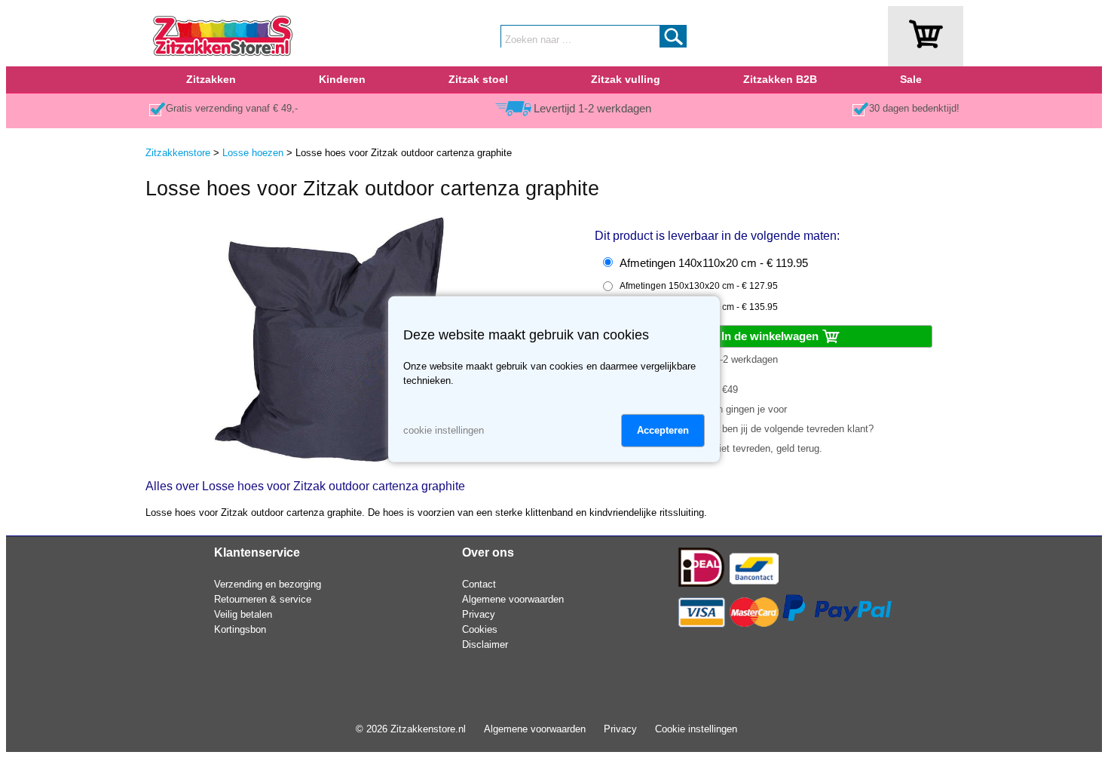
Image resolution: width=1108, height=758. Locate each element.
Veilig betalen (243, 614)
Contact (479, 584)
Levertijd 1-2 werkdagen (592, 109)
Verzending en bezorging (267, 584)
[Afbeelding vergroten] (329, 459)
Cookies (479, 629)
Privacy (478, 614)
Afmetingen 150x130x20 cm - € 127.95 (699, 286)
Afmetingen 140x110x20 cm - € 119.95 (714, 263)
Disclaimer (485, 644)
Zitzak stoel (478, 79)
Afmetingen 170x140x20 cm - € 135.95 (699, 307)
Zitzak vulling (625, 79)
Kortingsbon (240, 629)
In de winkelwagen (771, 336)
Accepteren (663, 430)
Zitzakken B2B (780, 79)
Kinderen (342, 79)
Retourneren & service (262, 599)
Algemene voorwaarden (513, 599)
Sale (911, 79)
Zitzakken (211, 79)
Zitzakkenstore (177, 152)
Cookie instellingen (696, 729)
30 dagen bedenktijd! (914, 108)
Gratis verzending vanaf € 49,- (232, 108)
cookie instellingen (443, 430)
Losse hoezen (252, 152)
